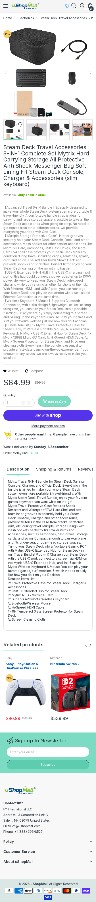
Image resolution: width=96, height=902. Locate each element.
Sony (9, 658)
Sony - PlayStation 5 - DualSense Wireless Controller (23, 666)
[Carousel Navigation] (88, 645)
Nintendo (56, 658)
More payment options (48, 426)
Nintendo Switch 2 (64, 664)
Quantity (9, 395)
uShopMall (39, 884)
